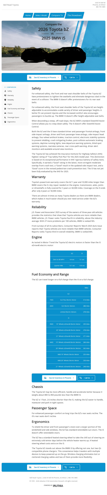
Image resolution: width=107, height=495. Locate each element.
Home (28, 15)
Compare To (57, 15)
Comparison (11, 87)
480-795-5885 (100, 7)
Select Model (41, 15)
